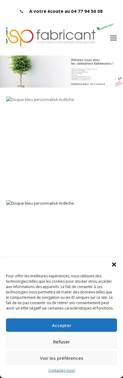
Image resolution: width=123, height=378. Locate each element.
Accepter (61, 325)
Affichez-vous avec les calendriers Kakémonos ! (92, 62)
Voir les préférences (61, 358)
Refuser (61, 342)
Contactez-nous (61, 370)
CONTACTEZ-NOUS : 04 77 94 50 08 (88, 84)
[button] (114, 264)
